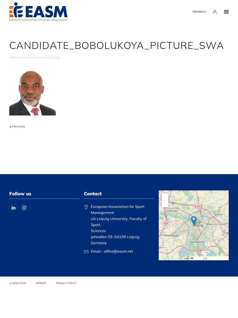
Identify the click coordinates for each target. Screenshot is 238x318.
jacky (29, 57)
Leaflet (198, 258)
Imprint (41, 283)
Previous (18, 126)
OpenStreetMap (218, 258)
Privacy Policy (66, 283)
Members (199, 11)
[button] (226, 11)
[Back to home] (38, 11)
